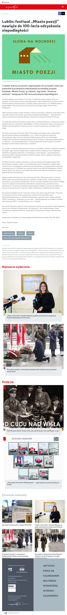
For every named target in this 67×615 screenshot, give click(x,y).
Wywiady (48, 590)
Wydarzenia (50, 585)
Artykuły (49, 565)
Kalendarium (51, 575)
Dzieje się (8, 381)
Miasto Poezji (8, 233)
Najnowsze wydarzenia (16, 266)
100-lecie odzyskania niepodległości (17, 238)
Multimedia (49, 580)
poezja (20, 233)
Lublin (30, 233)
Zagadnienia (50, 595)
